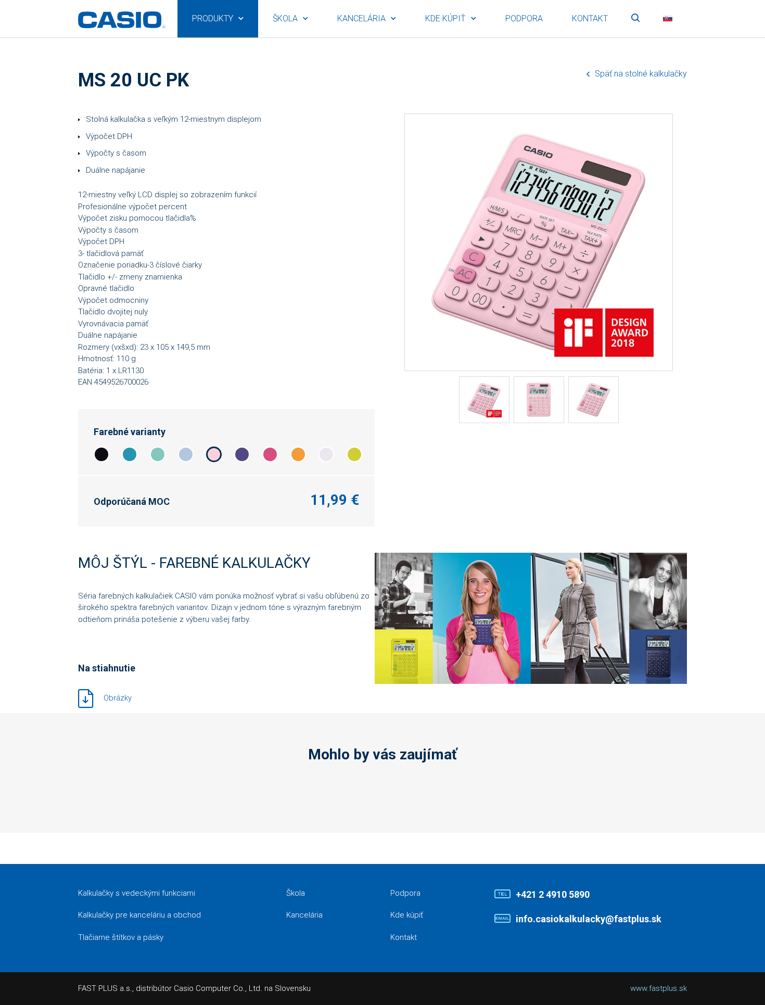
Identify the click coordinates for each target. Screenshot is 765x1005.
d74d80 (270, 454)
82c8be (157, 454)
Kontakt (590, 18)
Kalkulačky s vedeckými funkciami (136, 893)
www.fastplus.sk (658, 988)
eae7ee (326, 454)
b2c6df (186, 454)
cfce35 (354, 454)
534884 (242, 454)
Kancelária (361, 18)
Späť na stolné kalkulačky (641, 74)
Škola (285, 18)
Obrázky (118, 697)
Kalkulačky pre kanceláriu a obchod (139, 915)
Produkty (212, 18)
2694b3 (129, 454)
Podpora (524, 18)
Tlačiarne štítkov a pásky (120, 937)
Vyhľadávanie (635, 18)
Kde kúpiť (445, 18)
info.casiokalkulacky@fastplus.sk (588, 918)
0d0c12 (101, 454)
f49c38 (298, 454)
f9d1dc (214, 454)
